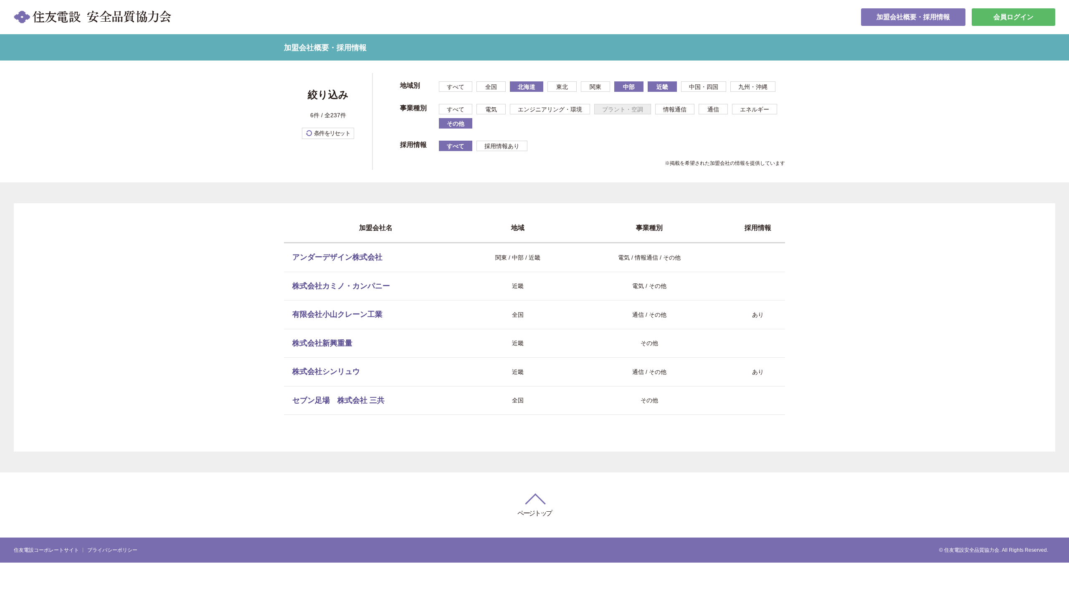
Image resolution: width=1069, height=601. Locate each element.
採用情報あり (501, 146)
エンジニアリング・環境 (550, 109)
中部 (629, 86)
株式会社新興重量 (322, 343)
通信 (713, 109)
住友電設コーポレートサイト (46, 550)
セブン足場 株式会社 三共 (338, 400)
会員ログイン (1013, 16)
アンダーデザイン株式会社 (337, 257)
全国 (491, 86)
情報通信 (674, 109)
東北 (562, 86)
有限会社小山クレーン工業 (337, 314)
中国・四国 (703, 86)
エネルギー (754, 109)
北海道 (526, 86)
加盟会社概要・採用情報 (913, 16)
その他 (455, 123)
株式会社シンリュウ (326, 371)
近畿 (662, 86)
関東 (595, 86)
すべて (455, 86)
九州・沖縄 (753, 86)
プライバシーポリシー (112, 550)
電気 (491, 109)
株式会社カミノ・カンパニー (341, 286)
